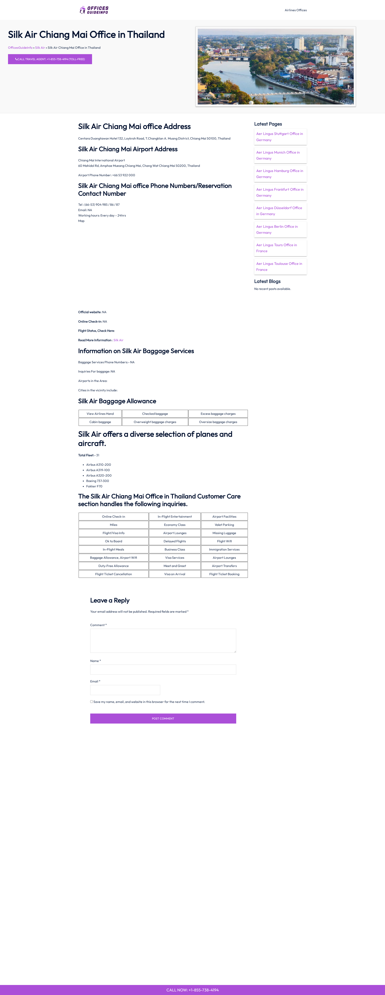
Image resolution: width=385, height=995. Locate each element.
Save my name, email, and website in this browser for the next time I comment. (149, 702)
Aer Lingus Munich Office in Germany (278, 155)
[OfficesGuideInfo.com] (94, 9)
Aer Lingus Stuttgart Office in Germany (279, 136)
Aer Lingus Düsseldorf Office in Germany (279, 210)
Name (95, 661)
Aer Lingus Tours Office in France (276, 248)
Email (95, 681)
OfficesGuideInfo (20, 48)
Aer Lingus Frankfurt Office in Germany (280, 192)
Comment (98, 625)
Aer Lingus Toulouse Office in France (279, 266)
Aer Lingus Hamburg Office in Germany (279, 173)
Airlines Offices (296, 10)
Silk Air (40, 48)
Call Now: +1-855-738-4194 (192, 989)
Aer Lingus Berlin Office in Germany (277, 229)
